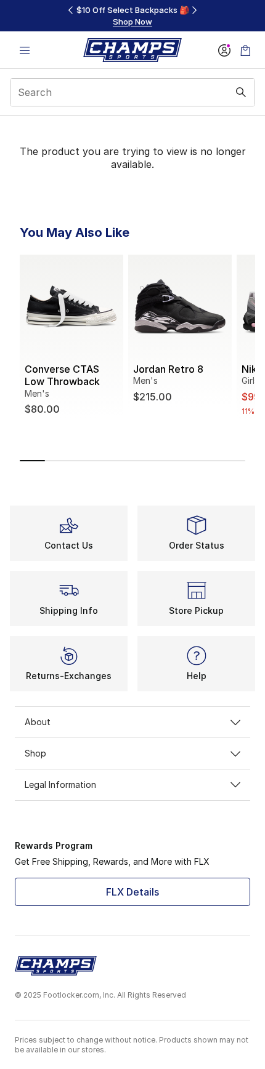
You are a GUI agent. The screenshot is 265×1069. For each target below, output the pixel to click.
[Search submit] (241, 92)
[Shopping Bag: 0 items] (245, 50)
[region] (132, 16)
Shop (35, 753)
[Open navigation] (25, 50)
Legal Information (60, 784)
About (38, 722)
